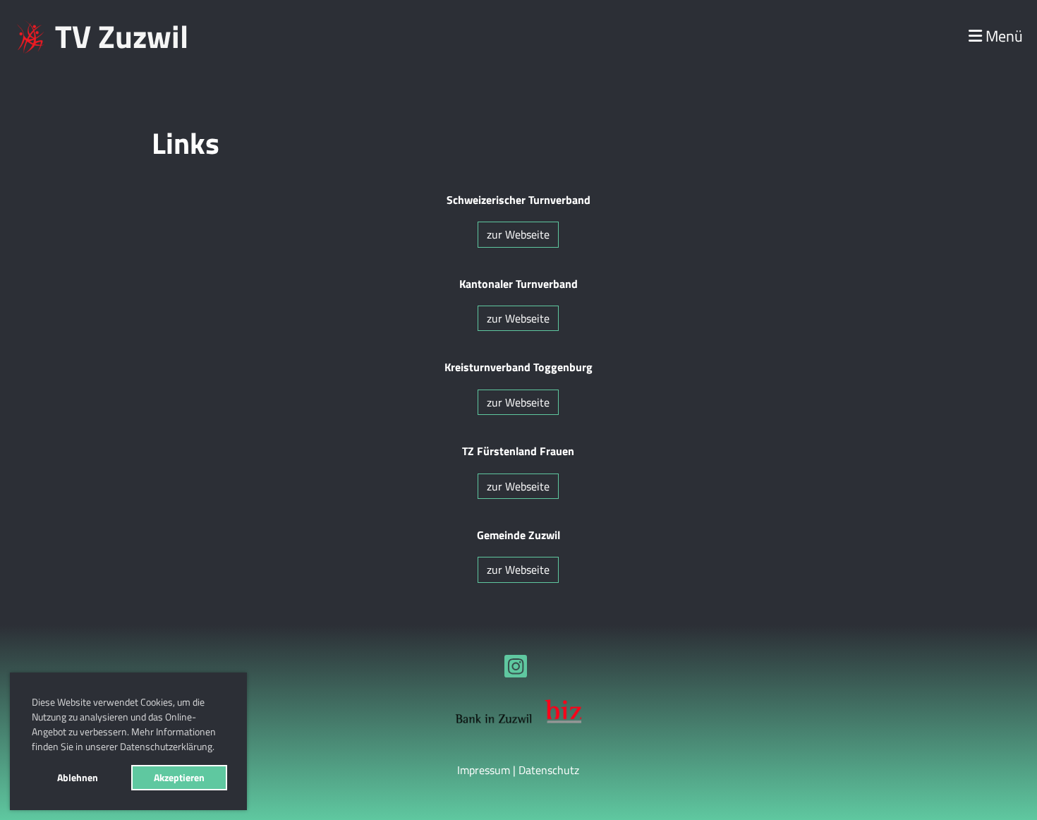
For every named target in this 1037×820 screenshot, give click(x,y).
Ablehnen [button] (77, 777)
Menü (1002, 36)
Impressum (483, 769)
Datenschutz (548, 769)
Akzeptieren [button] (179, 777)
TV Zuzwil (121, 36)
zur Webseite (518, 234)
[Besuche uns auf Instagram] (515, 669)
